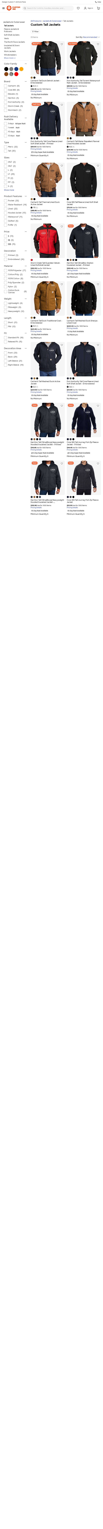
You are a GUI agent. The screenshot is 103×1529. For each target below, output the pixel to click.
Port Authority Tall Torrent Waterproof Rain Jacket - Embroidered (83, 82)
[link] (13, 8)
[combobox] (48, 8)
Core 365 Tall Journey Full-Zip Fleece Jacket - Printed (82, 443)
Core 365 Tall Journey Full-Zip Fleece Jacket (82, 501)
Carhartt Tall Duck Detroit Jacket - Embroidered (45, 82)
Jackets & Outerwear (52, 21)
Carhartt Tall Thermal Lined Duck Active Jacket (45, 203)
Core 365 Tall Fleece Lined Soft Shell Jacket (82, 203)
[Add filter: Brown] (6, 74)
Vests (6, 38)
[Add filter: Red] (16, 74)
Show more (9, 58)
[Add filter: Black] (6, 69)
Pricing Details (36, 91)
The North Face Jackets (14, 42)
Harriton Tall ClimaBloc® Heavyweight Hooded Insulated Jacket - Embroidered (47, 502)
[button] (62, 44)
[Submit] (25, 8)
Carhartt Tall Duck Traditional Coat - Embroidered (46, 322)
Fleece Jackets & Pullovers (11, 30)
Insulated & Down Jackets (12, 46)
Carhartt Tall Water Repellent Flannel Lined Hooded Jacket (83, 142)
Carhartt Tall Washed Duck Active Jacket (45, 382)
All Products (36, 21)
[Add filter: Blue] (16, 69)
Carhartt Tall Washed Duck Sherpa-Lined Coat (82, 322)
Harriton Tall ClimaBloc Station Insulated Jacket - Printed (80, 264)
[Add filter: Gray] (11, 69)
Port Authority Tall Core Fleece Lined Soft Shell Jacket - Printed (46, 142)
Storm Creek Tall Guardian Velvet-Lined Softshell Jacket (45, 264)
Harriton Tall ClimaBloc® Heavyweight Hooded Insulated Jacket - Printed (47, 443)
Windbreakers (10, 55)
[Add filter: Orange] (21, 69)
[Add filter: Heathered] (11, 74)
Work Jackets (10, 51)
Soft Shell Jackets (11, 35)
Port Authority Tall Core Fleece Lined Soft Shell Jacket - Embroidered (83, 382)
